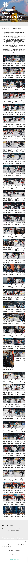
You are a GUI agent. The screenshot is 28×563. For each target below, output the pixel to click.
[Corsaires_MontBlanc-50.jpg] (19, 510)
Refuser (14, 555)
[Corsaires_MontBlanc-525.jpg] (19, 168)
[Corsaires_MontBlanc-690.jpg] (8, 83)
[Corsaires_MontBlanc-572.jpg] (8, 156)
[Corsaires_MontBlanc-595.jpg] (8, 119)
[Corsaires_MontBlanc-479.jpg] (8, 205)
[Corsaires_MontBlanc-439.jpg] (8, 242)
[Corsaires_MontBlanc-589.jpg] (8, 132)
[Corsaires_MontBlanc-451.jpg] (8, 230)
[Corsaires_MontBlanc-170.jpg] (8, 412)
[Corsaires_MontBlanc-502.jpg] (19, 181)
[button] (25, 542)
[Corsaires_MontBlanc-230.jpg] (8, 375)
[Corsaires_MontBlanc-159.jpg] (19, 412)
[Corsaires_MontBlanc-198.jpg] (19, 387)
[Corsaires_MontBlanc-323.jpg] (19, 329)
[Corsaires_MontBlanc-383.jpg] (19, 292)
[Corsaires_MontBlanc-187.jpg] (19, 399)
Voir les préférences (14, 559)
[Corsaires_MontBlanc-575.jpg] (19, 144)
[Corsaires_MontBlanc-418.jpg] (8, 280)
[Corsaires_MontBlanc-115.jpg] (8, 448)
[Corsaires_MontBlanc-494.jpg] (19, 193)
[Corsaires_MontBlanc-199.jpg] (8, 387)
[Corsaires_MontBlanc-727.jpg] (8, 58)
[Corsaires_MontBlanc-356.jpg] (19, 304)
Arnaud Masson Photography (12, 13)
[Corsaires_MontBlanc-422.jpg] (8, 268)
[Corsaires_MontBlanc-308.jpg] (8, 358)
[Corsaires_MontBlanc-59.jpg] (19, 497)
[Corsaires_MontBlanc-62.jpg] (19, 485)
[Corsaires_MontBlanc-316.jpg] (8, 341)
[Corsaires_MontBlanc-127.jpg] (19, 424)
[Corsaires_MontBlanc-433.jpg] (19, 243)
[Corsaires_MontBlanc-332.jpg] (19, 317)
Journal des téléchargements (12, 56)
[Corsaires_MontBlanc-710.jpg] (8, 70)
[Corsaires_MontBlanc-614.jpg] (8, 107)
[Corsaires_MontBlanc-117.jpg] (19, 436)
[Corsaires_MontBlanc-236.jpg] (19, 353)
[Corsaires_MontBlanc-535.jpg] (19, 156)
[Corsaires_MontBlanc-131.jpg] (8, 424)
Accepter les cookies (14, 550)
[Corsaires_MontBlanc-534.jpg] (8, 168)
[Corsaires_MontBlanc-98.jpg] (19, 461)
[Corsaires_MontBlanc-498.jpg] (8, 193)
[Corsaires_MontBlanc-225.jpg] (19, 375)
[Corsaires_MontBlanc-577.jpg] (19, 132)
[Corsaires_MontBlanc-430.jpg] (19, 255)
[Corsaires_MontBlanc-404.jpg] (8, 292)
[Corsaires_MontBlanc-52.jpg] (8, 510)
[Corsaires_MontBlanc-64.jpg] (8, 485)
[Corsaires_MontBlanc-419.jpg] (19, 268)
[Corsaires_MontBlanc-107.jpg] (19, 448)
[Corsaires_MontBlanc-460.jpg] (8, 218)
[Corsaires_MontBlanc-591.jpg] (19, 119)
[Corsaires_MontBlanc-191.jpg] (8, 399)
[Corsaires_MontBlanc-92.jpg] (8, 473)
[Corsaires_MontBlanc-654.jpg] (19, 95)
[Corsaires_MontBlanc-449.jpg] (19, 230)
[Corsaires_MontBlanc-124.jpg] (8, 436)
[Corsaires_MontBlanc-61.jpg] (8, 497)
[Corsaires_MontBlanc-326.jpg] (8, 329)
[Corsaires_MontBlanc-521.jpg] (8, 181)
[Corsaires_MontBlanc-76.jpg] (19, 473)
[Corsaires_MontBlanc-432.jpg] (8, 255)
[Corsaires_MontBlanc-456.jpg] (19, 218)
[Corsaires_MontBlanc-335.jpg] (8, 317)
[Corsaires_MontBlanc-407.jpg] (19, 280)
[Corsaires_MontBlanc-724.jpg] (19, 58)
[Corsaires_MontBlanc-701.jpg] (19, 70)
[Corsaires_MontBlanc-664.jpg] (8, 95)
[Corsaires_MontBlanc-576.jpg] (8, 144)
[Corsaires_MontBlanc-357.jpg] (8, 304)
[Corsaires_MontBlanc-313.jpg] (19, 341)
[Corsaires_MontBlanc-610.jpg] (19, 107)
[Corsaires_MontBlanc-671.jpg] (19, 83)
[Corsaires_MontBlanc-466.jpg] (19, 205)
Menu (14, 24)
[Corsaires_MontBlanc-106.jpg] (8, 461)
